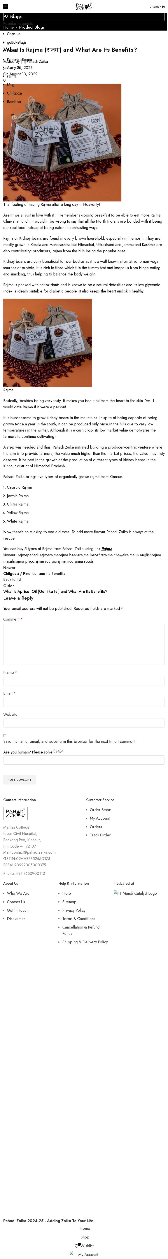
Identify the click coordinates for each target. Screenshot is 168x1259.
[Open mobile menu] (5, 6)
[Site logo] (84, 6)
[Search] (143, 6)
